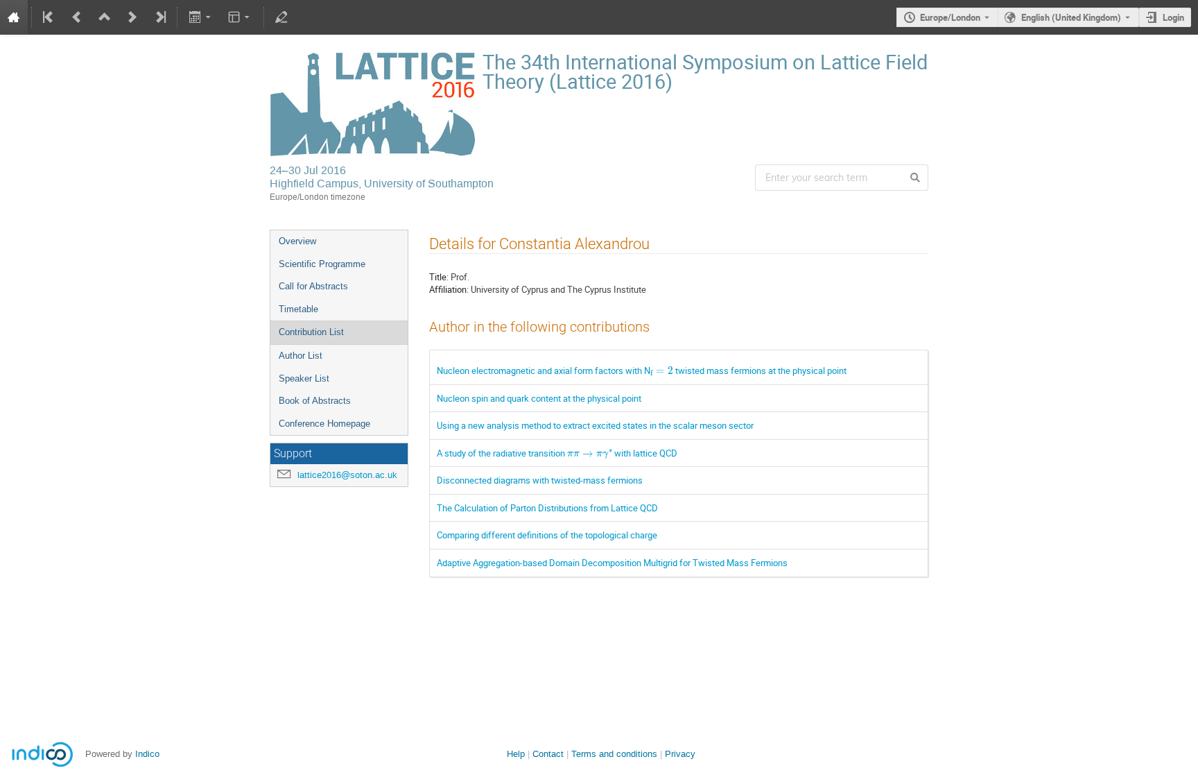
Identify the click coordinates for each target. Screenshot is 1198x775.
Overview (297, 241)
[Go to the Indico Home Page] (14, 17)
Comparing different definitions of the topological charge (547, 535)
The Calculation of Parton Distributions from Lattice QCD (547, 508)
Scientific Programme (322, 264)
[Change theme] (240, 17)
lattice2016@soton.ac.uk (347, 475)
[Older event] (77, 17)
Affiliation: (449, 289)
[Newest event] (159, 17)
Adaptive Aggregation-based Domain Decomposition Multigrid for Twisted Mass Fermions (612, 562)
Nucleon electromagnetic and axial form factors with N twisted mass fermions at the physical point (642, 370)
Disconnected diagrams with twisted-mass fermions (540, 480)
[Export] (200, 17)
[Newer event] (132, 17)
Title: (439, 277)
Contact (548, 754)
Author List (300, 355)
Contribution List (311, 332)
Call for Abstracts (313, 286)
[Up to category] (105, 17)
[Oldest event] (49, 17)
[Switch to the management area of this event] (281, 17)
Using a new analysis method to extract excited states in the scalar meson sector (595, 425)
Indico (147, 754)
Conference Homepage (324, 423)
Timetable (298, 309)
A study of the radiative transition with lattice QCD (557, 453)
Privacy (680, 754)
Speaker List (304, 378)
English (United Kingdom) (1071, 17)
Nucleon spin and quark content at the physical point (539, 398)
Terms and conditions (614, 754)
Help (516, 754)
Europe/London (950, 17)
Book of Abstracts (315, 400)
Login (1173, 17)
